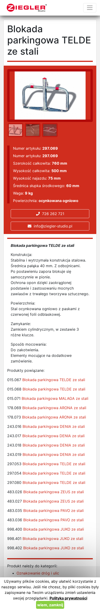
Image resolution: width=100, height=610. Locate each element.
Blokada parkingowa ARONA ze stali (54, 407)
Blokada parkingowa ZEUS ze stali (53, 491)
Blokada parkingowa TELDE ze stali (53, 379)
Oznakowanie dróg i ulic (38, 573)
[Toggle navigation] (89, 7)
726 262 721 (52, 213)
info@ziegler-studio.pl (51, 226)
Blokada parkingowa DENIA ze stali (54, 426)
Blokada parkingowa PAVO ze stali (53, 510)
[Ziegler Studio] (27, 7)
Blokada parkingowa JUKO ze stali (53, 529)
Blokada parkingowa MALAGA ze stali (55, 398)
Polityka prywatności (68, 598)
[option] (14, 130)
